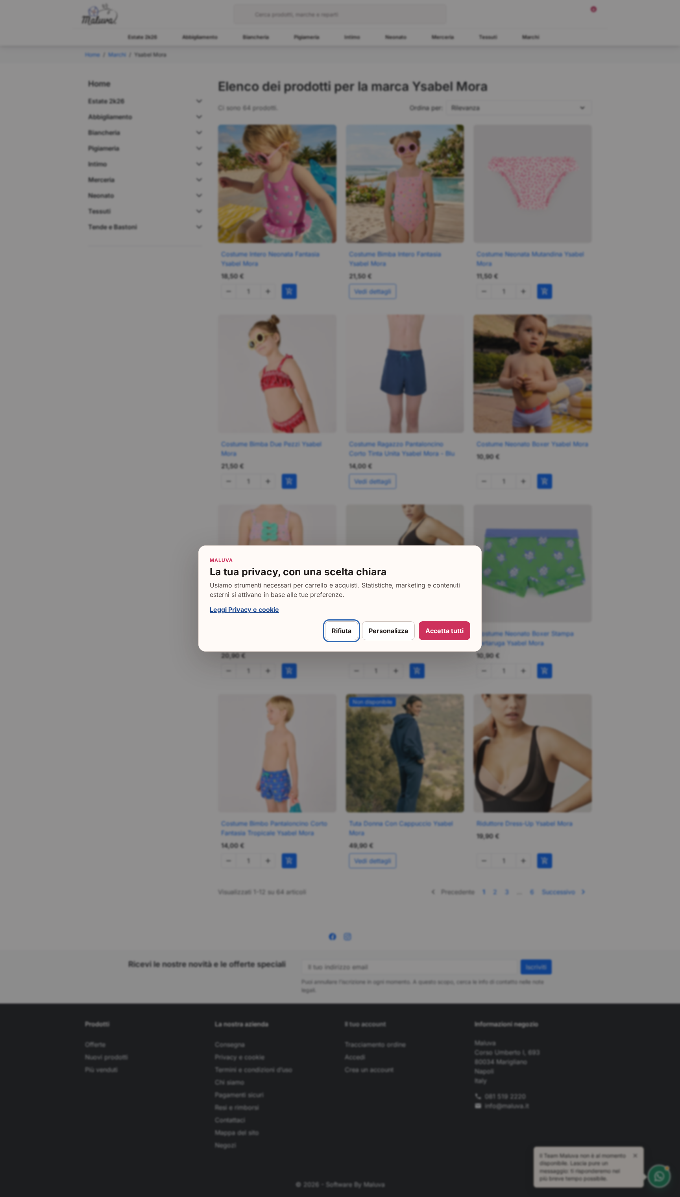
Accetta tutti (444, 631)
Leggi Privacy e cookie (244, 609)
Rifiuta (341, 631)
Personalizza (388, 631)
